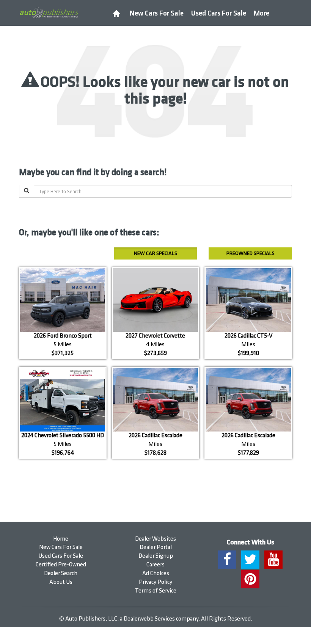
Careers (155, 564)
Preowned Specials (250, 253)
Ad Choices (155, 573)
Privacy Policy (155, 582)
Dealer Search (60, 573)
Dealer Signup (155, 556)
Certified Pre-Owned (61, 564)
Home (60, 539)
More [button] (261, 13)
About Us (60, 582)
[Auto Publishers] (49, 12)
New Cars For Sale (157, 13)
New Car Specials (155, 253)
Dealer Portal (156, 547)
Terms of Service (155, 590)
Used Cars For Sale (218, 13)
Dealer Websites (155, 539)
